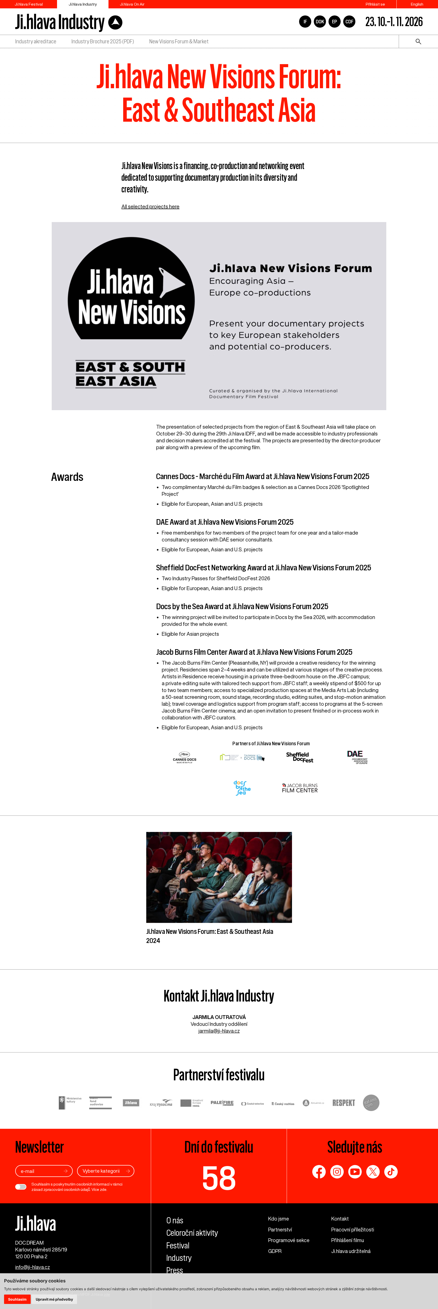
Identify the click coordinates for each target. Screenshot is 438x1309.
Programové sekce (288, 1240)
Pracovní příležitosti (352, 1229)
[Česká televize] (252, 1103)
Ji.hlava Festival (29, 4)
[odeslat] (65, 1171)
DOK (320, 21)
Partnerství (280, 1229)
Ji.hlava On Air (132, 4)
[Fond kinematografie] (100, 1104)
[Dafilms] (371, 1104)
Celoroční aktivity (192, 1233)
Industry (179, 1258)
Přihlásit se (375, 4)
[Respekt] (344, 1103)
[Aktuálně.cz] (313, 1103)
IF (305, 21)
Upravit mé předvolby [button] (54, 1299)
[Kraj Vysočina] (161, 1103)
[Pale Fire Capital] (222, 1103)
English (417, 4)
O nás (174, 1220)
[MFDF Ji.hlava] (68, 21)
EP (334, 21)
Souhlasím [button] (17, 1299)
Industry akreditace (35, 41)
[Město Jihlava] (131, 1103)
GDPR (274, 1251)
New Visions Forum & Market (179, 41)
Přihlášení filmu (347, 1240)
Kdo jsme (278, 1218)
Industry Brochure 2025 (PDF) (102, 41)
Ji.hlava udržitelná (351, 1251)
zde (103, 1189)
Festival (177, 1245)
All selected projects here (150, 206)
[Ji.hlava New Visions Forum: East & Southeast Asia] (219, 318)
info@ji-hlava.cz (32, 1267)
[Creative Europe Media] (191, 1103)
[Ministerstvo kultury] (70, 1103)
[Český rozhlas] (283, 1103)
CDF (349, 21)
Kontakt (340, 1218)
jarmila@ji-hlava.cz (219, 1030)
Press (174, 1270)
